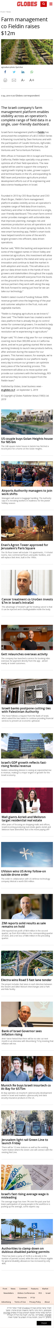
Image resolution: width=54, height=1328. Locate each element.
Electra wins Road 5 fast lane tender (26, 980)
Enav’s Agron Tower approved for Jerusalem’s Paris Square (24, 546)
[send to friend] (14, 81)
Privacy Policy (35, 1302)
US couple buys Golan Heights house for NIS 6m (27, 440)
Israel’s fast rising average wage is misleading (25, 1195)
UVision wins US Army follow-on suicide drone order (23, 872)
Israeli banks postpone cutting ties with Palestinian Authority (26, 710)
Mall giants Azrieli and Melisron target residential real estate (24, 818)
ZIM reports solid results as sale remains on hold (24, 924)
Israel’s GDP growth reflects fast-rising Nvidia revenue (24, 764)
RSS (40, 1293)
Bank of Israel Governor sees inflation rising (22, 1032)
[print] (5, 81)
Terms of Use (20, 1302)
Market (45, 1288)
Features (34, 1288)
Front (3, 12)
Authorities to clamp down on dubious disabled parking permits (25, 1250)
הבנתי (44, 1323)
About (47, 1302)
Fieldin (41, 132)
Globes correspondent (27, 95)
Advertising (6, 1302)
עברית (32, 1297)
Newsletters (9, 1293)
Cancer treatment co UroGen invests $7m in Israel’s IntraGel (27, 601)
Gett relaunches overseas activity (24, 654)
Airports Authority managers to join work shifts (27, 492)
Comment (23, 1288)
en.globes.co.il (8, 389)
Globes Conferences (26, 1293)
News (9, 12)
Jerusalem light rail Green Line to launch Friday (25, 1141)
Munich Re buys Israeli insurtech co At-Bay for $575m (26, 1087)
